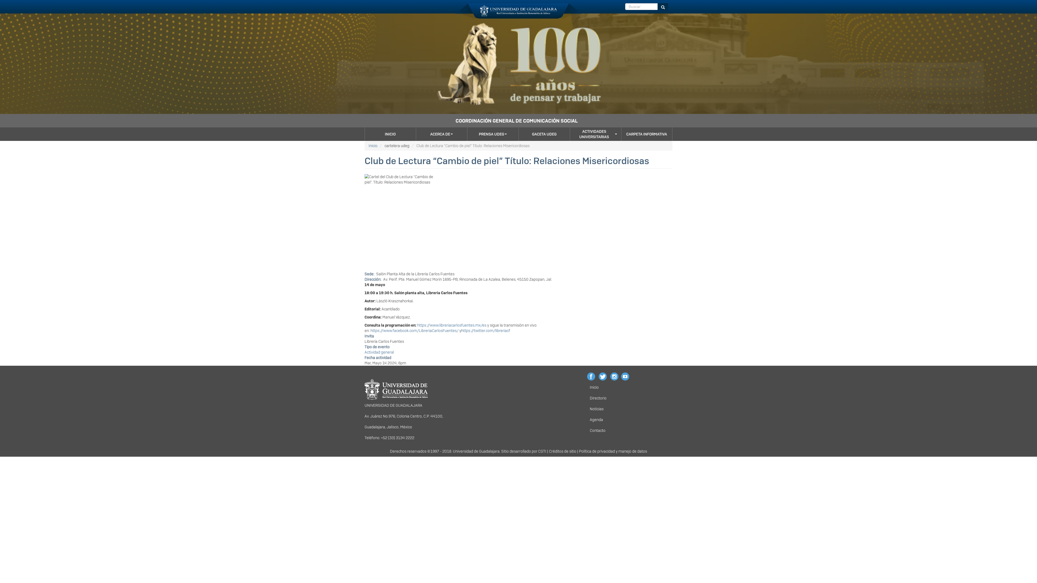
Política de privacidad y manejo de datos (613, 451)
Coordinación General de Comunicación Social (517, 121)
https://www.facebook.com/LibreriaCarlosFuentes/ (415, 330)
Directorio (598, 398)
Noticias (597, 408)
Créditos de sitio (562, 451)
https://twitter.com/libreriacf (485, 330)
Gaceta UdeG (544, 134)
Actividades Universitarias (594, 134)
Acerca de (440, 134)
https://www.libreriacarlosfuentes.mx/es (451, 325)
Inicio (390, 134)
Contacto (597, 430)
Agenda (596, 419)
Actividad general (379, 352)
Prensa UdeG (491, 134)
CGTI (542, 451)
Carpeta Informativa (646, 134)
